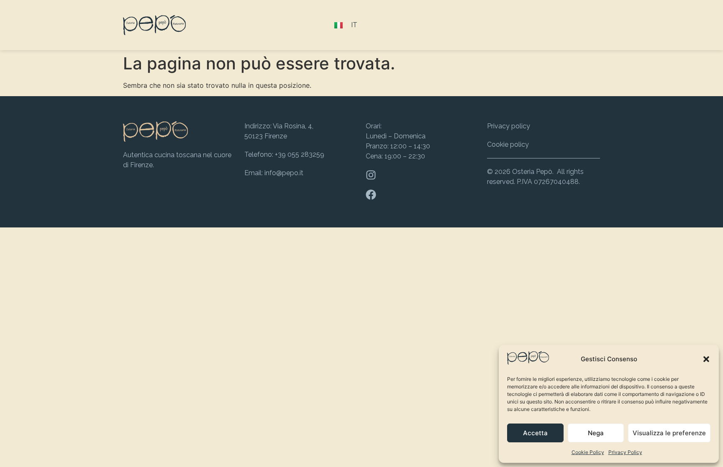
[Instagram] (371, 175)
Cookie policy (508, 144)
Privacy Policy (625, 452)
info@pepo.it (283, 173)
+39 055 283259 (299, 154)
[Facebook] (371, 194)
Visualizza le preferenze (669, 433)
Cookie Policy (588, 452)
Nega (596, 433)
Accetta (535, 433)
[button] (706, 359)
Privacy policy (508, 126)
